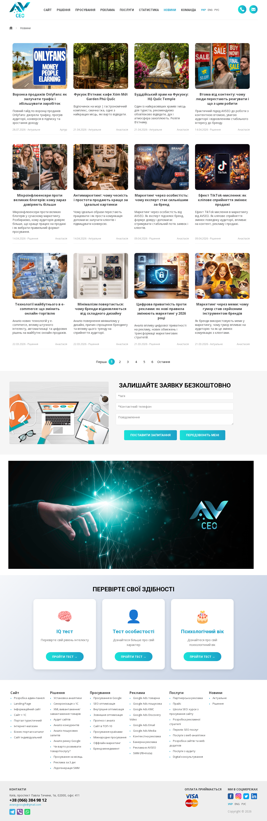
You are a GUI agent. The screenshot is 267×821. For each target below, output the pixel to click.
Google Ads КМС (143, 709)
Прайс (177, 703)
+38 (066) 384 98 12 (28, 800)
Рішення (218, 703)
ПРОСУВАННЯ (85, 10)
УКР (203, 10)
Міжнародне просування (109, 737)
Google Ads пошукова (147, 703)
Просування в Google (107, 698)
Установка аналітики (68, 698)
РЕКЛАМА (107, 10)
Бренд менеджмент (106, 748)
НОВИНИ (170, 10)
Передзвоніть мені (202, 435)
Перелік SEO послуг (185, 729)
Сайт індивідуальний (28, 737)
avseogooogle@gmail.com (25, 804)
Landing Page (22, 703)
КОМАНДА (188, 10)
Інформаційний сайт (27, 709)
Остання (163, 362)
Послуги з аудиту (184, 751)
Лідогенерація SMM (66, 768)
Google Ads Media (144, 731)
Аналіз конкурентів (66, 725)
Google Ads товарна (146, 698)
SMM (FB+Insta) (142, 753)
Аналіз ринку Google (67, 741)
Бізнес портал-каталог (29, 732)
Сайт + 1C (20, 715)
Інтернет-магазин (26, 726)
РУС (216, 10)
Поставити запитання (150, 435)
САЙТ (48, 10)
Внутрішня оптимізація (108, 709)
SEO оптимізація (104, 703)
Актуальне (220, 698)
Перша (101, 362)
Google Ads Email (144, 725)
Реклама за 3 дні (65, 762)
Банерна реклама (145, 742)
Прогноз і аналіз (104, 720)
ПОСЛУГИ (127, 10)
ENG (210, 10)
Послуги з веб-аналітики (189, 735)
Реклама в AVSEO (144, 747)
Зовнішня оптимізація (108, 715)
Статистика (149, 10)
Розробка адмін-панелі (29, 698)
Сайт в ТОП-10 (102, 726)
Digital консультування (188, 757)
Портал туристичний (28, 720)
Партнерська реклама (188, 698)
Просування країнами (107, 732)
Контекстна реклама (147, 736)
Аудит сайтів (62, 719)
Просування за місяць (68, 757)
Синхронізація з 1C (66, 703)
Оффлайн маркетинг (107, 743)
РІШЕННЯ (63, 10)
